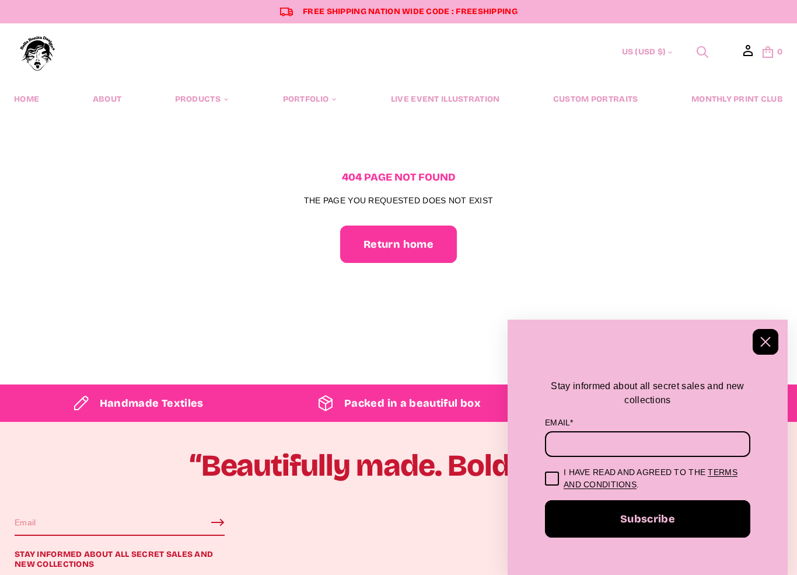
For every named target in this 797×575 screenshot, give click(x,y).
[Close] (765, 342)
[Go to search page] (702, 52)
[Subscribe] (218, 522)
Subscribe (647, 518)
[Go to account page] (748, 55)
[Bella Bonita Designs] (38, 52)
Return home (398, 244)
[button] (702, 52)
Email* (559, 422)
